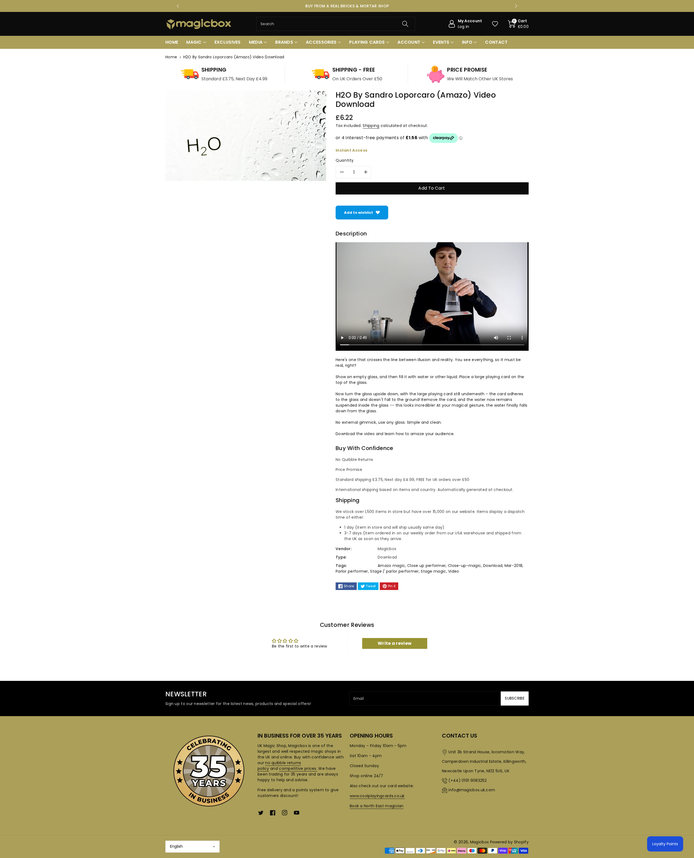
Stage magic (433, 571)
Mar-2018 (513, 565)
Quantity (345, 160)
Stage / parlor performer (394, 571)
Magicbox (479, 842)
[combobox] (335, 24)
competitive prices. (298, 768)
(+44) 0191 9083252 (467, 780)
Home (171, 57)
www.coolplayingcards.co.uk (377, 796)
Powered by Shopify (509, 842)
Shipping (371, 125)
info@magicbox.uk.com (471, 790)
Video (453, 571)
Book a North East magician (377, 806)
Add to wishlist (358, 212)
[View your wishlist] (495, 24)
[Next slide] (516, 6)
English (176, 846)
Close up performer (426, 565)
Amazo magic (391, 565)
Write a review (395, 643)
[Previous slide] (178, 6)
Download (492, 565)
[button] (518, 24)
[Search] (405, 24)
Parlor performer (352, 571)
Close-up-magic (464, 565)
